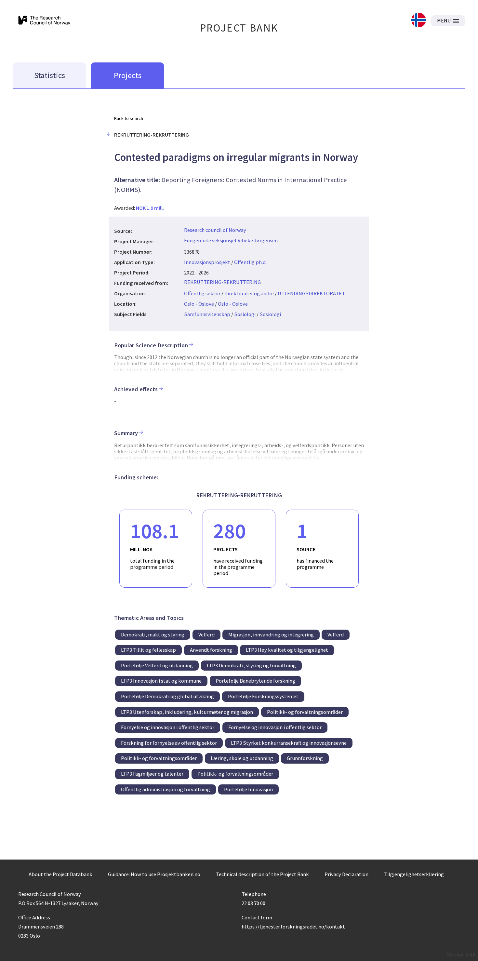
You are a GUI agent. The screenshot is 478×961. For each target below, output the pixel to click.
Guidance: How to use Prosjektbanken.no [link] (154, 874)
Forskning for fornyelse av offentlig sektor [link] (169, 743)
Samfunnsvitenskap (207, 314)
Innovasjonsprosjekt (207, 262)
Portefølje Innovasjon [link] (248, 789)
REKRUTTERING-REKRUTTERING (222, 282)
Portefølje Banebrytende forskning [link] (255, 680)
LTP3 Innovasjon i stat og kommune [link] (161, 680)
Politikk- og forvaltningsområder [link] (305, 712)
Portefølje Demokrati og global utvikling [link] (167, 696)
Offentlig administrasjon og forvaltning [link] (165, 789)
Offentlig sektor (202, 293)
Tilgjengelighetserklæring (414, 874)
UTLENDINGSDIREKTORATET (311, 293)
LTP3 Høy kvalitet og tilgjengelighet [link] (287, 650)
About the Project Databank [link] (60, 874)
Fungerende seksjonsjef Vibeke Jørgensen (231, 240)
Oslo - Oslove (199, 303)
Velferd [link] (206, 634)
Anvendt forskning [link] (211, 650)
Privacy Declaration (346, 874)
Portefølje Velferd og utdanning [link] (157, 665)
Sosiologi (245, 314)
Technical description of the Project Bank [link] (262, 874)
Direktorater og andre (249, 293)
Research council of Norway (215, 230)
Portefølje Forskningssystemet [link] (263, 696)
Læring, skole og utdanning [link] (242, 758)
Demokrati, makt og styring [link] (152, 634)
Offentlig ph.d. (250, 262)
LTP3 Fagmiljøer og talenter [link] (152, 773)
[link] (418, 21)
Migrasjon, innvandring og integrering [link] (271, 634)
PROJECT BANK (239, 27)
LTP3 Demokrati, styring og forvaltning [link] (251, 665)
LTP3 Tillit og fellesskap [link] (148, 650)
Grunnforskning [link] (305, 758)
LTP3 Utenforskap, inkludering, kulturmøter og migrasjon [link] (187, 712)
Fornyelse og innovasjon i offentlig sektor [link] (167, 727)
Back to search (128, 118)
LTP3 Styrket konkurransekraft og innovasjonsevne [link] (289, 743)
